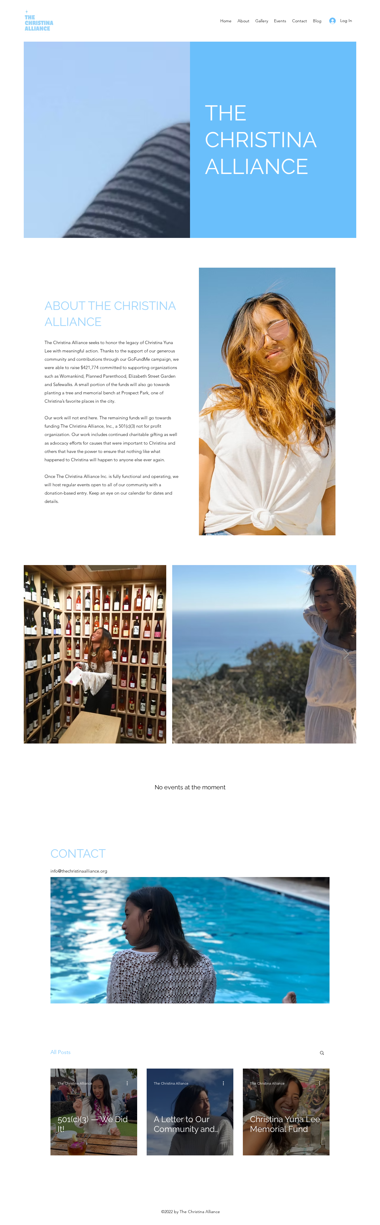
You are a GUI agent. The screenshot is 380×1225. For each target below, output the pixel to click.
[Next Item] (346, 654)
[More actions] (129, 1083)
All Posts (60, 1052)
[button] (322, 1053)
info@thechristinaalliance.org (78, 871)
